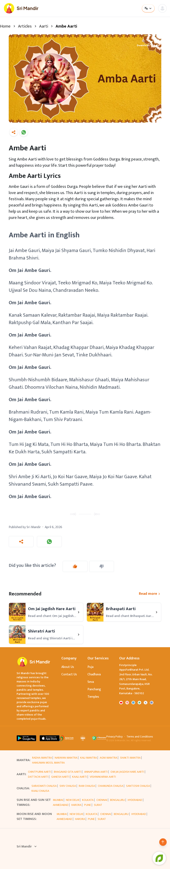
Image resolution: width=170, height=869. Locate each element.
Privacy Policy (114, 737)
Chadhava (94, 674)
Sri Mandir (24, 846)
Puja (90, 667)
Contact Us (69, 674)
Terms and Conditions (139, 737)
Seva (90, 682)
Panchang (94, 689)
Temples (93, 697)
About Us (67, 667)
